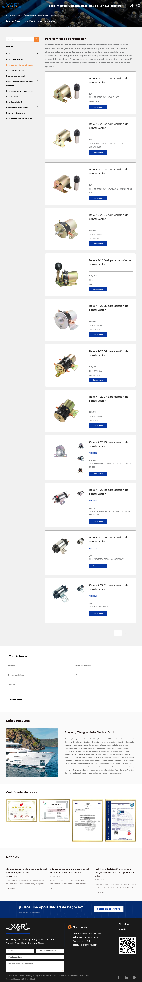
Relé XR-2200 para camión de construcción (108, 539)
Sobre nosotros (78, 6)
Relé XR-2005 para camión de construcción (108, 307)
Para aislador (12, 96)
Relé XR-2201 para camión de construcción (108, 587)
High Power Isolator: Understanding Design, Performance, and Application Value (114, 872)
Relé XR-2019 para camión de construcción (108, 444)
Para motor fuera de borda (19, 119)
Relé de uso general (15, 76)
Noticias (104, 6)
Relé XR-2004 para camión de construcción (108, 217)
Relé (27, 15)
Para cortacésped (14, 59)
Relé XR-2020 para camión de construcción (108, 491)
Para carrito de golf (15, 70)
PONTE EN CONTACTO (108, 909)
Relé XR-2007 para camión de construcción (108, 398)
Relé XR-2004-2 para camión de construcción (110, 262)
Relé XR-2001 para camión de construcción (108, 80)
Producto (62, 6)
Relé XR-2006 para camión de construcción (108, 353)
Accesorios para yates (17, 107)
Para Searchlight (14, 102)
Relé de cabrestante (15, 113)
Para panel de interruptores (19, 91)
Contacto (115, 6)
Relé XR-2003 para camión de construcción (108, 171)
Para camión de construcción (20, 65)
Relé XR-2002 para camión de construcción (108, 126)
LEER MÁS (10, 889)
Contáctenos (98, 107)
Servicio (93, 6)
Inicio (52, 6)
